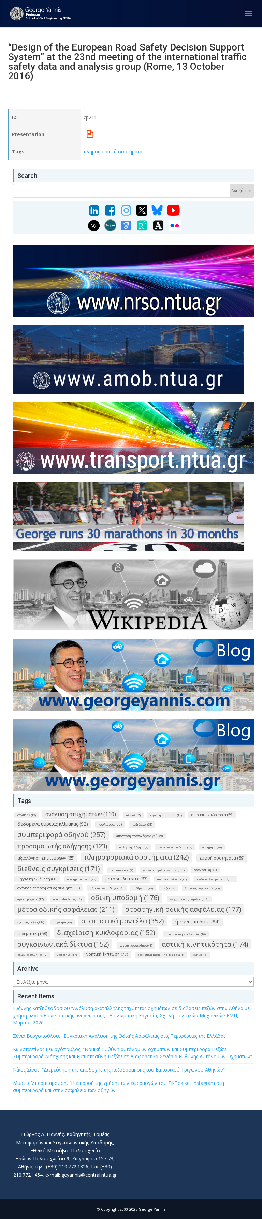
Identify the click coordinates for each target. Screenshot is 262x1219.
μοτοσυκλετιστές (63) (126, 879)
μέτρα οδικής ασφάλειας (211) (66, 909)
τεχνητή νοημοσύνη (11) (166, 815)
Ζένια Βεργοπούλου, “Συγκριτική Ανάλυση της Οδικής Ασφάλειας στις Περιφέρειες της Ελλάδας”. (120, 1036)
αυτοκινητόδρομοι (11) (172, 879)
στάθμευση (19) (143, 888)
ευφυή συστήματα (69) (222, 858)
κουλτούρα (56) (110, 824)
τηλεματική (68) (32, 933)
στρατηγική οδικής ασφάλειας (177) (183, 909)
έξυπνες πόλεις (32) (30, 922)
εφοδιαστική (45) (205, 870)
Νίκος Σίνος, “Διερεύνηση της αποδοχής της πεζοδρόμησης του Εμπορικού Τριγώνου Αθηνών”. (119, 1069)
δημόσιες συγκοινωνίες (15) (202, 888)
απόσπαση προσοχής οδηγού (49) (139, 836)
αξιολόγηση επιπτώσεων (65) (45, 858)
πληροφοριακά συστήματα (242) (136, 857)
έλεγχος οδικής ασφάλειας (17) (189, 899)
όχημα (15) (200, 954)
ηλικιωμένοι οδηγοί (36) (106, 888)
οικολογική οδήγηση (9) (133, 847)
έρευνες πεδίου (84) (197, 921)
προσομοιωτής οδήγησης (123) (62, 846)
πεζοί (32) (168, 888)
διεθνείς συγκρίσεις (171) (58, 868)
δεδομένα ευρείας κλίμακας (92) (52, 824)
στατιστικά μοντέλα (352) (122, 920)
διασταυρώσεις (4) (122, 870)
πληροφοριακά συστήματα (113, 151)
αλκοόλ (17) (133, 815)
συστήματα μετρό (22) (81, 879)
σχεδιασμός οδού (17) (30, 899)
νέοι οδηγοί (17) (67, 954)
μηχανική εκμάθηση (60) (37, 879)
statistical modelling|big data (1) (161, 954)
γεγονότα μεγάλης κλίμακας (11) (164, 870)
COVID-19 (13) (26, 815)
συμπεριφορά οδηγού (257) (61, 834)
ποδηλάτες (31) (142, 824)
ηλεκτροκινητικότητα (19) (175, 847)
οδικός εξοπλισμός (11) (67, 899)
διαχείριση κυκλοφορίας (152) (106, 932)
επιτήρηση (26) (212, 847)
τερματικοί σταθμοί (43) (136, 945)
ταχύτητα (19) (63, 922)
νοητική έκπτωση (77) (107, 954)
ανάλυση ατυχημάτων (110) (80, 814)
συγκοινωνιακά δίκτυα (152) (63, 944)
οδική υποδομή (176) (125, 897)
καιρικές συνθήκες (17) (32, 954)
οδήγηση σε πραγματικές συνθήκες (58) (48, 887)
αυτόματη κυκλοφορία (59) (212, 814)
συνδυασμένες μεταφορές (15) (215, 879)
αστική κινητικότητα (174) (205, 944)
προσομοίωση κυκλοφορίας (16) (186, 934)
